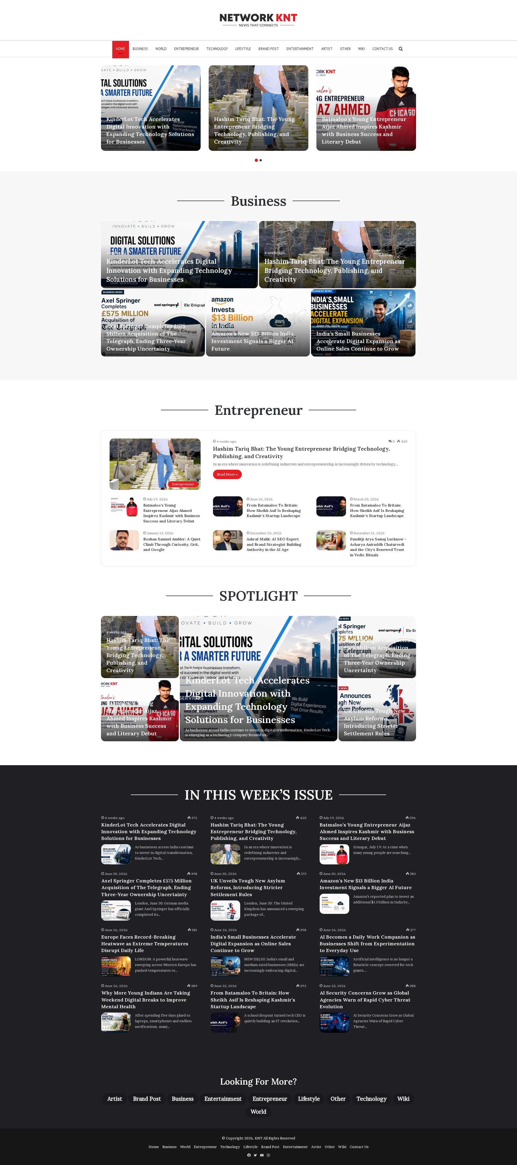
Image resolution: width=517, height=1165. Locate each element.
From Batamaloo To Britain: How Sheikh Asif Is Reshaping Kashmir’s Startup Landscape (274, 510)
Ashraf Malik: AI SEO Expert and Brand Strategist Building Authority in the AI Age (274, 544)
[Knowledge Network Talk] (258, 20)
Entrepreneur (186, 49)
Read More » (227, 474)
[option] (151, 108)
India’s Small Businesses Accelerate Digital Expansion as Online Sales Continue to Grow (358, 341)
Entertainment (300, 49)
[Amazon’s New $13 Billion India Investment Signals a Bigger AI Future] (258, 323)
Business (140, 49)
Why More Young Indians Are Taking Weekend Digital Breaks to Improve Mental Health (145, 999)
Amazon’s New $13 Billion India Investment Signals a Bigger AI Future (252, 341)
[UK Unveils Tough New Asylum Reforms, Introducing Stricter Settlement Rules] (225, 910)
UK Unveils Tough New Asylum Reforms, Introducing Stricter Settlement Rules (248, 887)
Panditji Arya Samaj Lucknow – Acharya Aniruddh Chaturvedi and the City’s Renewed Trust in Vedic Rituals (378, 547)
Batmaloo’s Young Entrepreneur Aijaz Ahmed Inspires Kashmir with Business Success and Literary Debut (171, 513)
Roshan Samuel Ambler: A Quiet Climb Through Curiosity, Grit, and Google (172, 544)
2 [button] (261, 160)
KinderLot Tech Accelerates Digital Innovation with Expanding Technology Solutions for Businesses (169, 270)
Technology (217, 49)
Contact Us (382, 49)
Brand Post (268, 49)
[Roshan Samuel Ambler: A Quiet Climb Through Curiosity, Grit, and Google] (124, 540)
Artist (327, 49)
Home (120, 49)
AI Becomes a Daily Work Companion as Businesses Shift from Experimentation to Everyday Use (367, 943)
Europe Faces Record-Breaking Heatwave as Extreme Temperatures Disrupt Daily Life (144, 943)
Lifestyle (243, 49)
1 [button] (256, 160)
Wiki (361, 49)
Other (345, 49)
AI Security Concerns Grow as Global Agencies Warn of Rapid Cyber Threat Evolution (365, 999)
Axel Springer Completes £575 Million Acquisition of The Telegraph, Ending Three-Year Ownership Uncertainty (377, 655)
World (161, 49)
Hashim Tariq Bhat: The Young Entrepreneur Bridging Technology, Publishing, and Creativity (334, 270)
